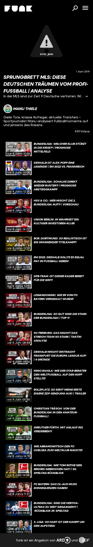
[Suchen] (75, 9)
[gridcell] (46, 149)
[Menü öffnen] (85, 8)
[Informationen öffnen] (87, 96)
